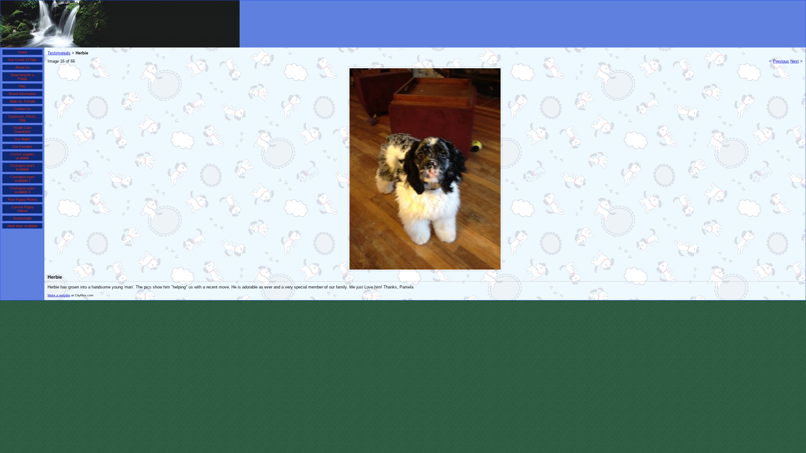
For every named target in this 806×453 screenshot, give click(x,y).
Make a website (59, 295)
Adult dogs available (22, 226)
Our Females (22, 146)
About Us (22, 67)
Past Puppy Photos (22, 199)
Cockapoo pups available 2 (22, 178)
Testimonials (22, 218)
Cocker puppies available (22, 156)
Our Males (22, 139)
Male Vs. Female (22, 101)
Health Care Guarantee (22, 129)
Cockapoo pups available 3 (22, 190)
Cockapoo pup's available (22, 167)
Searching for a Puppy (22, 77)
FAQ (22, 86)
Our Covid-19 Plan (22, 60)
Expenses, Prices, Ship (23, 118)
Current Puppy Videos (22, 209)
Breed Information (22, 94)
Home (22, 52)
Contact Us (22, 109)
